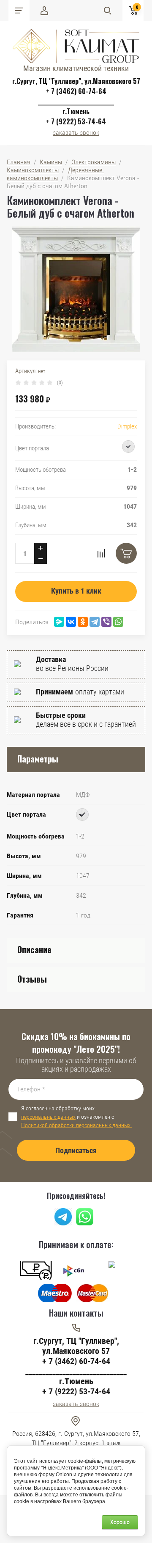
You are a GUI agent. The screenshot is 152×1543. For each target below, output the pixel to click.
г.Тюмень (76, 111)
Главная (18, 162)
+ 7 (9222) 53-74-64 (76, 121)
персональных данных (48, 1116)
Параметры (37, 758)
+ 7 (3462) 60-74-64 (76, 91)
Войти (44, 10)
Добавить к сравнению (100, 553)
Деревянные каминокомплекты (55, 174)
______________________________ (76, 101)
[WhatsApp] (118, 622)
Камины (51, 162)
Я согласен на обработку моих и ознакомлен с (76, 1116)
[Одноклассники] (83, 622)
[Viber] (106, 622)
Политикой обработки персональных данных (76, 1125)
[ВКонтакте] (71, 622)
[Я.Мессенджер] (59, 622)
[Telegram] (95, 622)
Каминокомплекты (33, 170)
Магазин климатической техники (76, 68)
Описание (34, 949)
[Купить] (126, 553)
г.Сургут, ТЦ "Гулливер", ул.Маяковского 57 (76, 81)
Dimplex (127, 426)
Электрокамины (93, 162)
